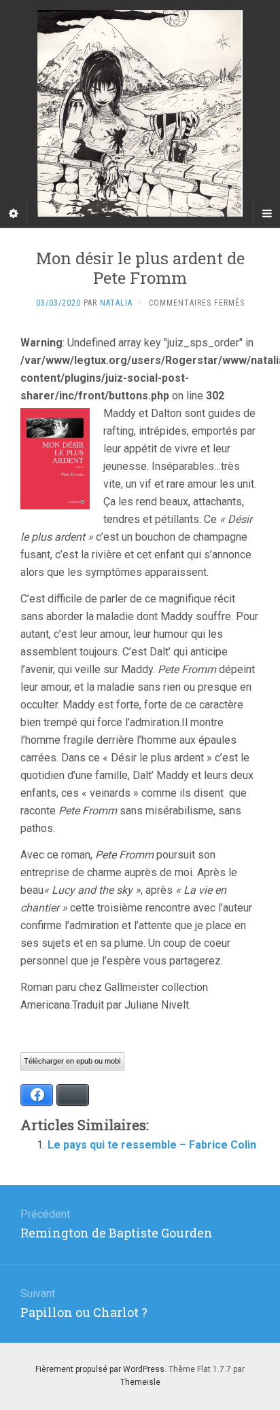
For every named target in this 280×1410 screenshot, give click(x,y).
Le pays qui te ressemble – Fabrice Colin (152, 1144)
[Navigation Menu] (266, 214)
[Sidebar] (13, 214)
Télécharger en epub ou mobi (72, 1061)
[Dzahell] (140, 113)
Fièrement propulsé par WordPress (99, 1369)
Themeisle (140, 1382)
